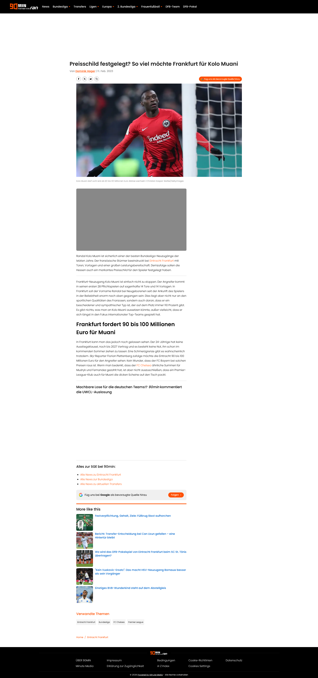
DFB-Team (173, 7)
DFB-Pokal (190, 7)
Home (79, 637)
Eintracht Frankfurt (162, 261)
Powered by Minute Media (150, 674)
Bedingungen (166, 660)
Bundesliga (104, 622)
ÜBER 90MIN (83, 660)
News (45, 7)
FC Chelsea (144, 365)
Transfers (80, 7)
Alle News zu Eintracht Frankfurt (100, 475)
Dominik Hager (85, 71)
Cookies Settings (199, 666)
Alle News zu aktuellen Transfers (101, 484)
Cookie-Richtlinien (200, 660)
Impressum (114, 660)
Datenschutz (234, 660)
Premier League (135, 622)
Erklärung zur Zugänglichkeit (125, 666)
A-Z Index (163, 666)
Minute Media (84, 666)
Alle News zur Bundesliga (96, 479)
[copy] (96, 79)
